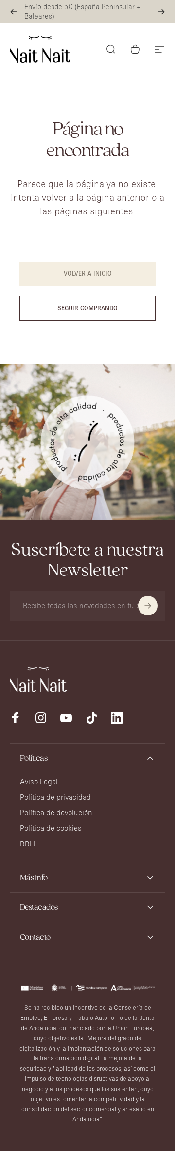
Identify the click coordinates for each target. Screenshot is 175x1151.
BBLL (28, 844)
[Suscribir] (148, 605)
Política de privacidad (55, 797)
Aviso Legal (39, 781)
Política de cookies (51, 828)
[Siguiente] (161, 11)
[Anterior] (13, 11)
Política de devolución (56, 812)
